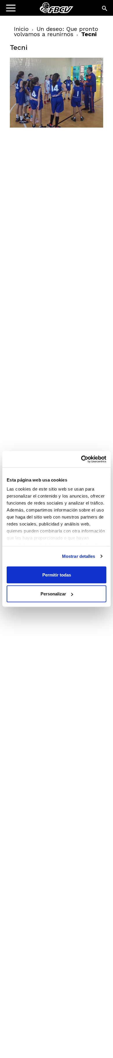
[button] (105, 9)
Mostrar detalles (78, 556)
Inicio (21, 28)
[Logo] (41, 10)
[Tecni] (56, 126)
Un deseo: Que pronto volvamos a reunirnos (56, 31)
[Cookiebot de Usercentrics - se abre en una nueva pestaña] (81, 459)
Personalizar (53, 593)
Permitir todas (56, 574)
